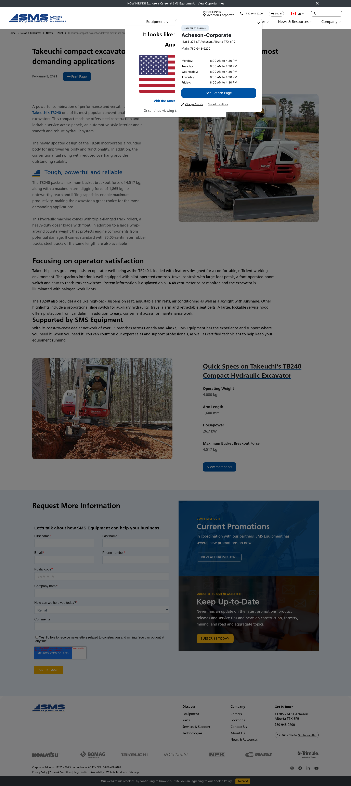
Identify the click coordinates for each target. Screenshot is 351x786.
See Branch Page (219, 93)
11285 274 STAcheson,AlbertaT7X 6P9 (208, 41)
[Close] (258, 23)
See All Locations (218, 104)
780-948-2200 (200, 48)
